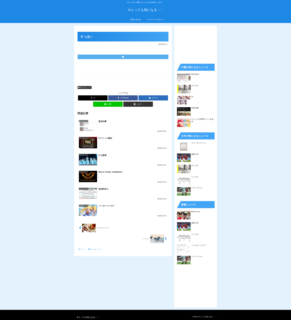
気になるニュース (85, 87)
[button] (138, 104)
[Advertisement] (195, 44)
